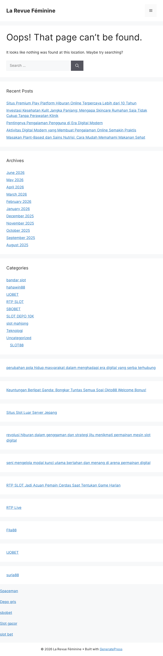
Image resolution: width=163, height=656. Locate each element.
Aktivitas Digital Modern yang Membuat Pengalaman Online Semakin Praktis (71, 130)
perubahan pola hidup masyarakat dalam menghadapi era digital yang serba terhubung (81, 368)
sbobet (6, 612)
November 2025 (20, 223)
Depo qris (8, 602)
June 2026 (15, 173)
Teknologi (14, 331)
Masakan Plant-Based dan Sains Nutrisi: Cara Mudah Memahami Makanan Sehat (75, 137)
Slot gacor (8, 623)
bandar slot (16, 280)
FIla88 (11, 530)
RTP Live (13, 507)
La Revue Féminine (30, 10)
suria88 (12, 575)
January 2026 (18, 209)
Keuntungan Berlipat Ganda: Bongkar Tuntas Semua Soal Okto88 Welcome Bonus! (76, 390)
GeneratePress (111, 649)
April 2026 (15, 187)
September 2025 (20, 238)
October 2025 (18, 230)
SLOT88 (17, 345)
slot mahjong (17, 323)
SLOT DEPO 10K (20, 316)
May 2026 (15, 180)
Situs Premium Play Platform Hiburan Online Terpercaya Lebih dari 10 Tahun (71, 103)
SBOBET (13, 309)
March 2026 (16, 194)
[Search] (77, 66)
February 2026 (18, 201)
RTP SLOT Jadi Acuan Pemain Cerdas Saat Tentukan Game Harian (63, 485)
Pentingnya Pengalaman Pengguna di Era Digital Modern (54, 123)
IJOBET (12, 294)
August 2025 (17, 245)
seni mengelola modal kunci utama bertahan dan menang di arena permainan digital (78, 463)
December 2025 (20, 216)
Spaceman (9, 591)
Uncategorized (18, 338)
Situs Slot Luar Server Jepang (31, 412)
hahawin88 (15, 287)
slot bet (6, 634)
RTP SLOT (15, 302)
